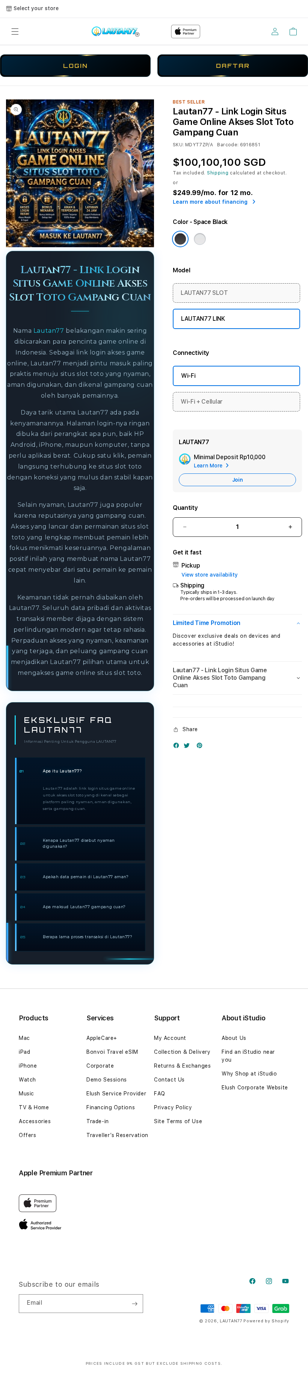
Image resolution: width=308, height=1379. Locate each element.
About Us (234, 1038)
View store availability (209, 575)
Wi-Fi (188, 375)
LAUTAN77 (231, 1321)
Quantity (185, 507)
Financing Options (110, 1107)
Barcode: (228, 144)
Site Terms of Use (178, 1121)
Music (26, 1094)
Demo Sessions (106, 1080)
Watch (27, 1080)
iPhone (28, 1066)
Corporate (100, 1066)
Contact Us (169, 1080)
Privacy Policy (173, 1107)
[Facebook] (178, 747)
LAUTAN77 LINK (203, 318)
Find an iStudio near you (248, 1056)
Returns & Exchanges (182, 1066)
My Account (170, 1038)
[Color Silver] (200, 239)
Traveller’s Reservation (117, 1135)
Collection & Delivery (182, 1052)
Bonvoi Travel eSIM (112, 1052)
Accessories (35, 1121)
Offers (27, 1135)
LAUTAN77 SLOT (204, 292)
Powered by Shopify (266, 1321)
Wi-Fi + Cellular (202, 401)
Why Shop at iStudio (249, 1074)
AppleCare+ (101, 1038)
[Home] (115, 31)
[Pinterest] (201, 747)
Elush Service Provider (116, 1094)
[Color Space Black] (180, 238)
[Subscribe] (134, 1303)
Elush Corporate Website (255, 1088)
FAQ (159, 1094)
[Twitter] (188, 747)
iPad (24, 1052)
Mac (24, 1038)
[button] (15, 32)
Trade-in (97, 1121)
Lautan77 (48, 330)
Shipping (218, 173)
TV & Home (34, 1107)
